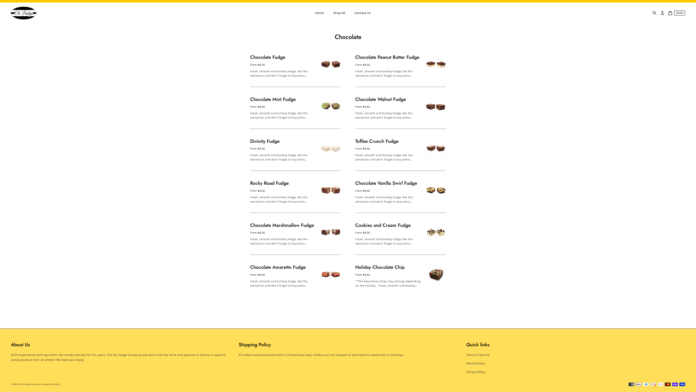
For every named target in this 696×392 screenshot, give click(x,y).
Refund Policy (475, 363)
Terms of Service (478, 355)
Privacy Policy (475, 372)
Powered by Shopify (50, 384)
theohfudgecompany (29, 384)
